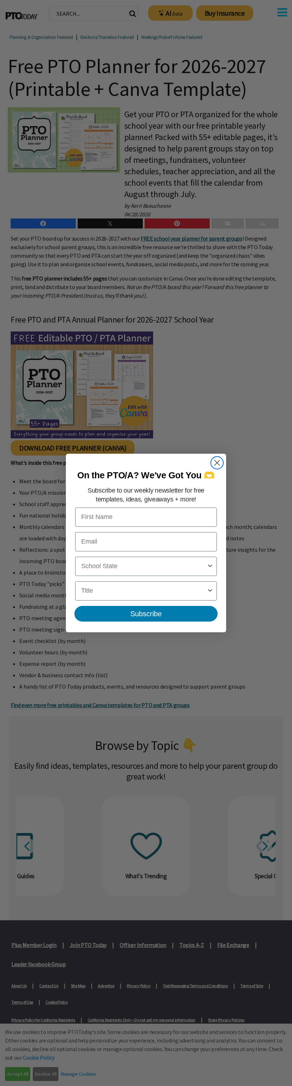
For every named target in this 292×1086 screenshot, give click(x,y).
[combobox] (144, 566)
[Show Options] (210, 566)
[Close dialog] (217, 463)
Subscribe (146, 614)
